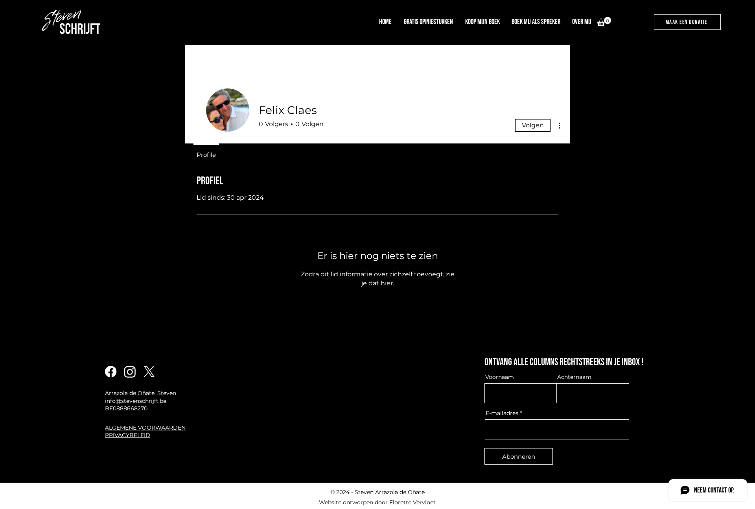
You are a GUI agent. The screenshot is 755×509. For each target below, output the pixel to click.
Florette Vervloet (412, 502)
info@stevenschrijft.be (135, 400)
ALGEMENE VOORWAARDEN (145, 427)
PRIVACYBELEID (127, 435)
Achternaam (574, 377)
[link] (604, 21)
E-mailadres (502, 413)
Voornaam (499, 377)
